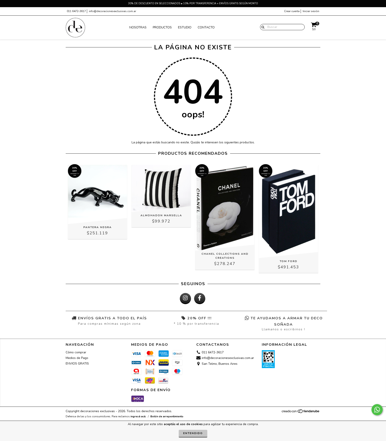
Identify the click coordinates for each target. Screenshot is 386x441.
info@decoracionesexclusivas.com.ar (112, 11)
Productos (162, 27)
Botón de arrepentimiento (166, 416)
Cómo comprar (76, 352)
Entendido (193, 433)
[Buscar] (262, 27)
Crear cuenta (292, 11)
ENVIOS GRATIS (77, 363)
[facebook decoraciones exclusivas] (199, 298)
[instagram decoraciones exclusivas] (185, 298)
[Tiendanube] (300, 412)
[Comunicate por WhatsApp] (377, 409)
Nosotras (138, 27)
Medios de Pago (77, 358)
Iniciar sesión (311, 11)
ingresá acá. (138, 416)
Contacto (206, 27)
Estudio (184, 27)
